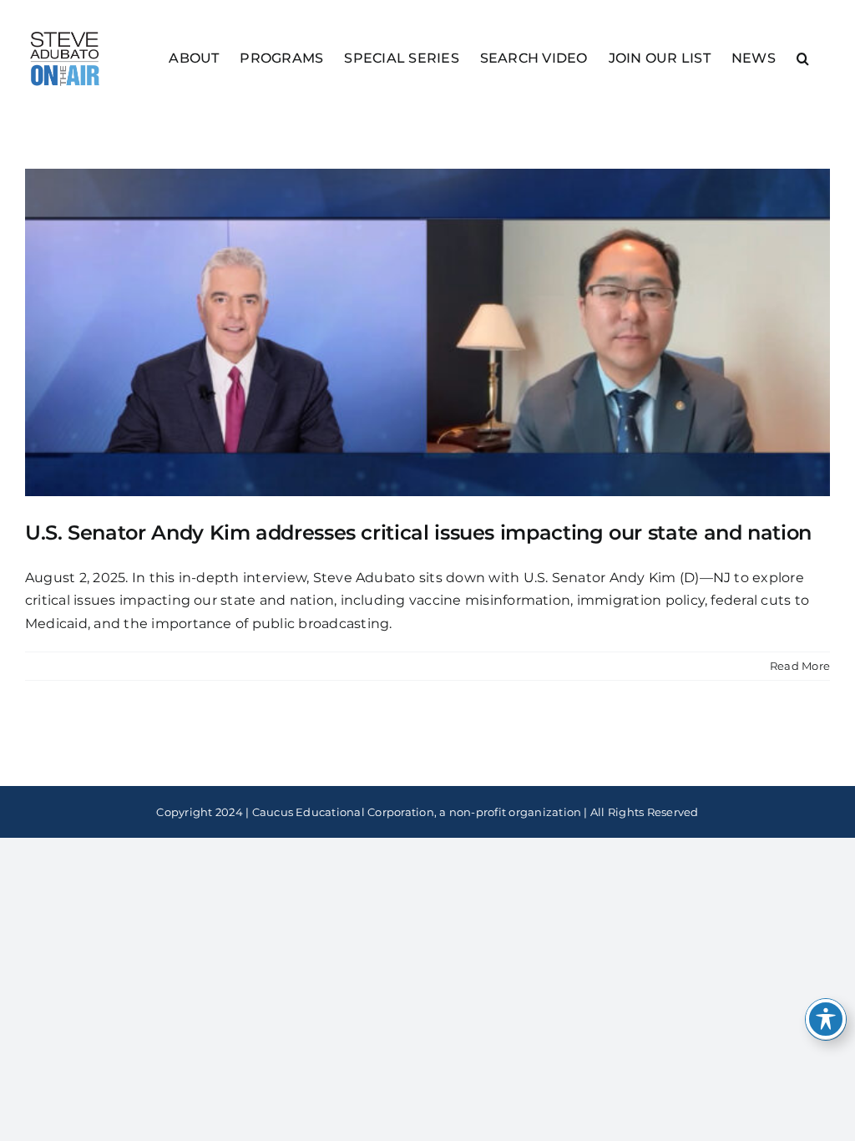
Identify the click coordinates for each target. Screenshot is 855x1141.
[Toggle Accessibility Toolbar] (826, 1019)
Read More (800, 665)
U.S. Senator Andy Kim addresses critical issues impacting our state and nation (418, 532)
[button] (803, 57)
